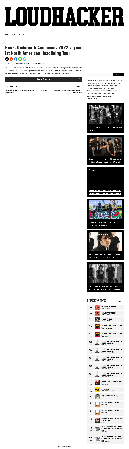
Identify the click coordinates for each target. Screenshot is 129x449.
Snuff (93, 171)
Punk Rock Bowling (93, 86)
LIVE (18, 34)
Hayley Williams (108, 88)
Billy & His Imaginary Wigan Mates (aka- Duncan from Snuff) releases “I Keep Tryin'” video (105, 194)
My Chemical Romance (99, 234)
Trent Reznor (92, 96)
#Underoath (37, 63)
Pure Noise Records (101, 80)
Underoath (91, 93)
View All (121, 301)
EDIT (44, 63)
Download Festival (93, 91)
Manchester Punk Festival (110, 86)
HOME (7, 34)
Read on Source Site (43, 79)
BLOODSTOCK (91, 83)
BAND (13, 34)
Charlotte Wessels (107, 91)
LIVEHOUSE (26, 34)
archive (44, 90)
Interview (90, 80)
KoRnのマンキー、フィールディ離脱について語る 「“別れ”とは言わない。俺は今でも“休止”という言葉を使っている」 (105, 162)
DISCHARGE (108, 96)
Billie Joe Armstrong (94, 88)
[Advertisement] (43, 109)
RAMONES (94, 107)
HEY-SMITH (95, 202)
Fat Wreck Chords (101, 93)
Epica (116, 91)
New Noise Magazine (23, 63)
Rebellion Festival (114, 83)
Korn (93, 139)
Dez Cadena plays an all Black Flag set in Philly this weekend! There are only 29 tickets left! (105, 289)
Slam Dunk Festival (115, 80)
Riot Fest (111, 93)
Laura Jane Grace (101, 83)
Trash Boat (101, 96)
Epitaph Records (92, 98)
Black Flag (95, 266)
